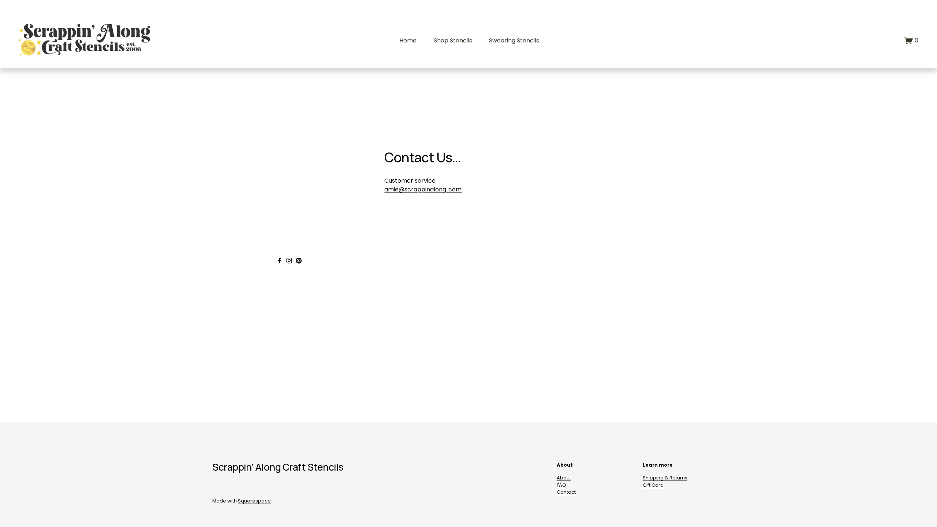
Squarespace (254, 500)
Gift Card (653, 485)
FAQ (561, 485)
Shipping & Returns (665, 477)
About (564, 477)
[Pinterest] (299, 261)
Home (408, 40)
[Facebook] (280, 261)
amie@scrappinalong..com (423, 189)
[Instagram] (289, 261)
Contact (566, 492)
